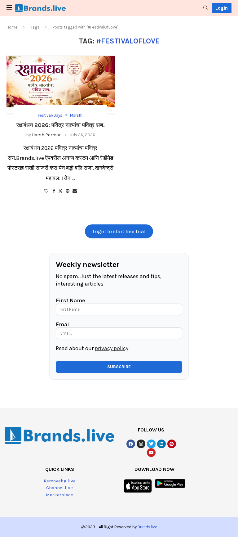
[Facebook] (130, 444)
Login (221, 8)
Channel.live (59, 487)
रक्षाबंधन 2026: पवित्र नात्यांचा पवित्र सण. (60, 125)
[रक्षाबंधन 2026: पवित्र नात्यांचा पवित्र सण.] (61, 85)
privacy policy (111, 348)
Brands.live (147, 527)
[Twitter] (151, 444)
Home (12, 27)
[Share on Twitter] (60, 191)
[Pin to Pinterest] (67, 191)
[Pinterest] (171, 444)
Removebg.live (60, 481)
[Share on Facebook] (54, 191)
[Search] (205, 8)
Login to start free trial (119, 231)
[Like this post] (46, 191)
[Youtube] (151, 452)
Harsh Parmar (46, 135)
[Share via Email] (75, 191)
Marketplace (59, 495)
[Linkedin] (161, 444)
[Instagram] (141, 444)
